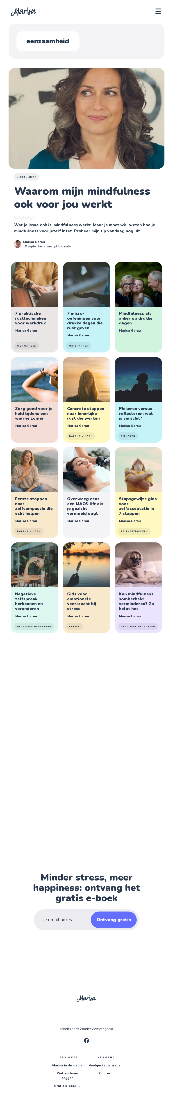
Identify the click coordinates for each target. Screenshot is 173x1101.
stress (74, 626)
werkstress (26, 346)
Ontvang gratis (114, 920)
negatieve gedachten (34, 626)
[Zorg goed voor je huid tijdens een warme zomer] (34, 400)
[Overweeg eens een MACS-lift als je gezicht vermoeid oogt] (86, 492)
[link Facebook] (86, 1042)
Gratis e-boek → (67, 1086)
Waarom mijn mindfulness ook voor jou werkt (82, 197)
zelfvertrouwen (134, 531)
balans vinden (81, 436)
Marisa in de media (67, 1065)
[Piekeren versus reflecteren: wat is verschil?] (138, 400)
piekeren (128, 436)
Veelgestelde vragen (106, 1065)
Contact (105, 1073)
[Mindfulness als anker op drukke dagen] (138, 307)
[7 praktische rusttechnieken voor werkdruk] (34, 307)
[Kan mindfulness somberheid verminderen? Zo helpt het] (138, 587)
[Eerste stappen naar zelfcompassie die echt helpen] (34, 492)
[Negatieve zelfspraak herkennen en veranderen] (34, 587)
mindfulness (27, 177)
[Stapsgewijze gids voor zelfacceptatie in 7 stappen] (138, 492)
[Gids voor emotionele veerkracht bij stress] (86, 587)
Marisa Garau (34, 242)
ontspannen (79, 346)
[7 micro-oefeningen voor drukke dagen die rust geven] (86, 307)
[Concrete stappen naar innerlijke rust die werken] (86, 400)
